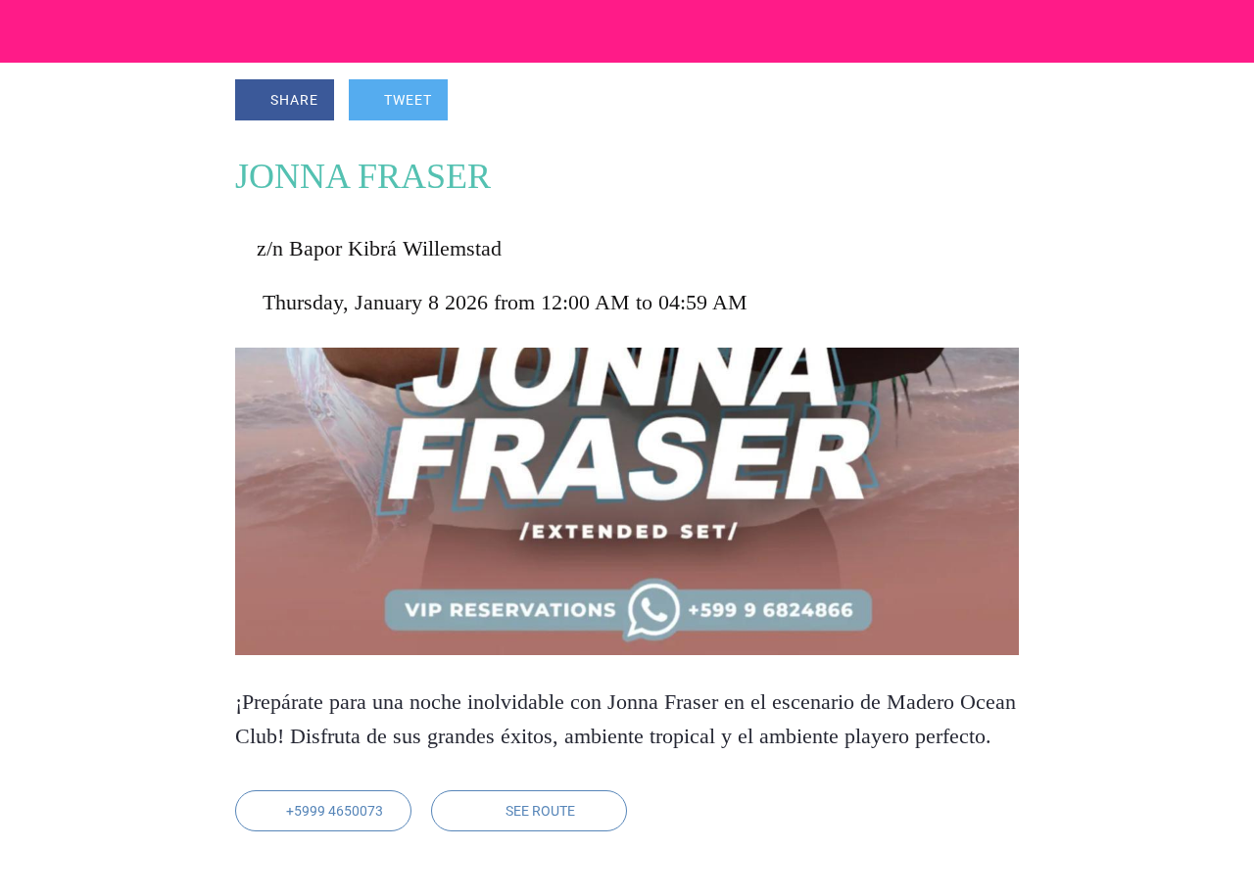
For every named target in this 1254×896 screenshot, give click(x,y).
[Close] (31, 31)
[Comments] (995, 101)
